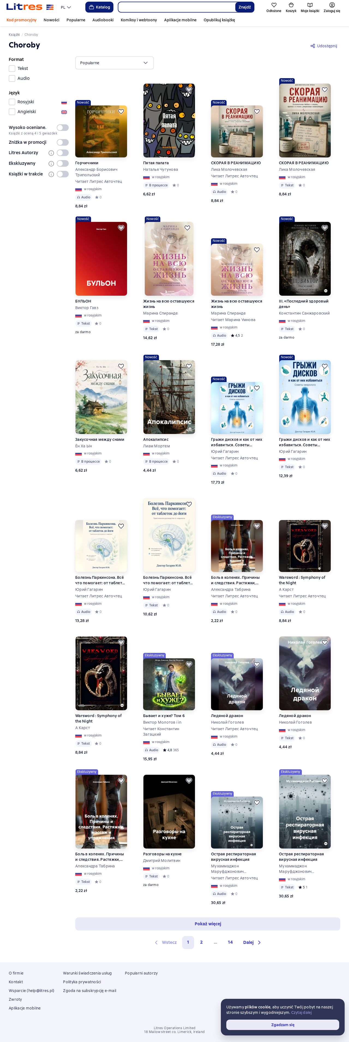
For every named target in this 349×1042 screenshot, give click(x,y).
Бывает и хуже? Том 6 (164, 715)
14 (230, 942)
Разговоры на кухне (162, 854)
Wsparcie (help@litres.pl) (31, 990)
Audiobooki (103, 19)
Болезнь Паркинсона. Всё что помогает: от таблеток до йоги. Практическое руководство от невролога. (101, 580)
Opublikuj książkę (219, 19)
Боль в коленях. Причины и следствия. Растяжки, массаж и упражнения (235, 580)
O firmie (16, 973)
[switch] (63, 127)
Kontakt (16, 981)
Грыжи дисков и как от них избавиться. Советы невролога (236, 442)
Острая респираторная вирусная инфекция (233, 857)
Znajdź (245, 7)
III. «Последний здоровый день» (304, 304)
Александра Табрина (231, 589)
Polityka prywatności (82, 981)
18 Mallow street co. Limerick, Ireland (174, 1032)
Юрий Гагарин (225, 451)
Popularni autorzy (141, 973)
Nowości (51, 19)
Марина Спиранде (160, 313)
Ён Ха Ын (83, 446)
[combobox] (176, 7)
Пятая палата (156, 162)
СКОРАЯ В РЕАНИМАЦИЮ (236, 162)
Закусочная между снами (100, 439)
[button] (253, 942)
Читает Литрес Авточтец (98, 181)
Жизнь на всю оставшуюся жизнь (168, 304)
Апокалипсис (156, 439)
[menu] (66, 7)
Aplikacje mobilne (180, 19)
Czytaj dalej (301, 1012)
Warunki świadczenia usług (87, 973)
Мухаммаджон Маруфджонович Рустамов (227, 869)
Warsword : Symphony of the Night (302, 580)
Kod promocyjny (22, 19)
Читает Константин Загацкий (161, 731)
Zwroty (15, 999)
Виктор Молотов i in (162, 722)
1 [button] (188, 942)
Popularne (76, 19)
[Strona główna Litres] (30, 7)
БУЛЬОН (83, 301)
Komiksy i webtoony (139, 19)
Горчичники (87, 162)
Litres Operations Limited (174, 1028)
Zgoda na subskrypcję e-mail (89, 990)
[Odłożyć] (121, 111)
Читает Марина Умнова (233, 319)
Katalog (103, 7)
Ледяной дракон (227, 715)
